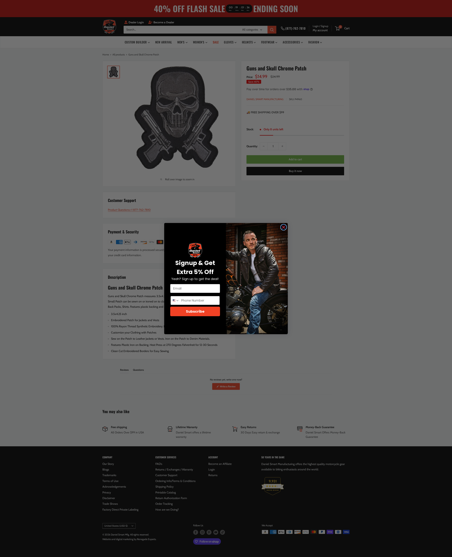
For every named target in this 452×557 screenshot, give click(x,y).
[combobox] (175, 300)
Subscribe (195, 311)
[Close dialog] (283, 227)
